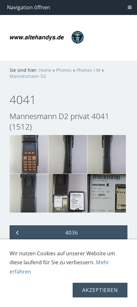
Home (45, 70)
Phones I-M (88, 70)
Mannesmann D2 (28, 76)
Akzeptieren (100, 290)
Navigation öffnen (28, 7)
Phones (64, 70)
